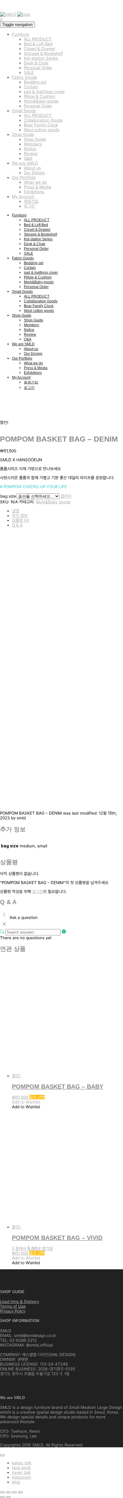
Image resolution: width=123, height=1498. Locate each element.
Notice (30, 148)
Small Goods (24, 110)
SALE (29, 72)
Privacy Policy (12, 1311)
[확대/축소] (2, 1492)
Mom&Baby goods (41, 101)
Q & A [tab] (17, 525)
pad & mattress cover (44, 91)
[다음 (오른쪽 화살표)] (8, 1497)
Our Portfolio (24, 177)
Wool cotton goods (41, 129)
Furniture (20, 34)
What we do (35, 182)
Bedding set (35, 82)
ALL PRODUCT (38, 39)
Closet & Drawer (39, 48)
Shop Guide (23, 134)
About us (32, 167)
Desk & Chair (36, 63)
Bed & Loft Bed (38, 43)
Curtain (31, 86)
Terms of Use (13, 1306)
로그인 (29, 206)
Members (33, 144)
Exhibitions (34, 191)
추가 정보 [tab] (19, 515)
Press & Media (37, 187)
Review (31, 153)
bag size (8, 496)
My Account (23, 196)
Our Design (34, 172)
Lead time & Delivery (19, 1301)
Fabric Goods (24, 77)
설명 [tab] (15, 510)
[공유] (14, 1492)
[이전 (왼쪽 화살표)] (2, 1497)
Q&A (28, 158)
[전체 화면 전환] (8, 1492)
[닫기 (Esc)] (20, 1492)
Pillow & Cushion (39, 96)
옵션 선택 (37, 1097)
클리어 (66, 496)
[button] (26, 1102)
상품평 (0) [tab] (20, 520)
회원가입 (31, 201)
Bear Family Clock (41, 125)
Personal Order (38, 67)
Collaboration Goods (43, 120)
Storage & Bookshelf (43, 53)
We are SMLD (25, 163)
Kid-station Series (41, 58)
